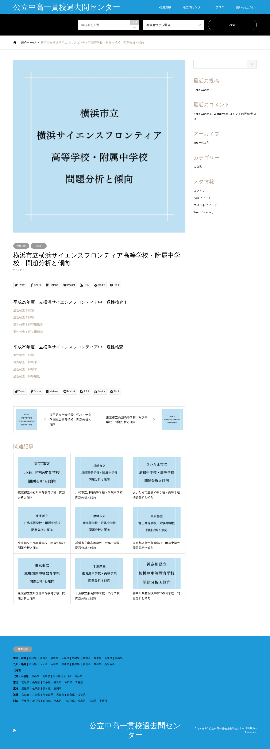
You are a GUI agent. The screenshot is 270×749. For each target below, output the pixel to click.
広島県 (65, 658)
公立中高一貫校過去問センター (226, 728)
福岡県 (86, 664)
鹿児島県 (109, 664)
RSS (14, 730)
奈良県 (71, 694)
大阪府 (60, 694)
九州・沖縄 (19, 664)
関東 (38, 245)
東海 (15, 688)
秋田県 (68, 682)
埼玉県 (36, 700)
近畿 (15, 694)
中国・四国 (19, 658)
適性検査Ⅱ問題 (23, 355)
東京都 (47, 700)
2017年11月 (201, 142)
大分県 (43, 664)
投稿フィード (202, 198)
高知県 (108, 658)
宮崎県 (54, 664)
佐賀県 (33, 664)
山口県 (33, 658)
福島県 (57, 682)
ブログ (219, 7)
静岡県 (57, 688)
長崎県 (97, 664)
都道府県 (165, 7)
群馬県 (81, 700)
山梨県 (46, 676)
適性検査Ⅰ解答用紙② (28, 331)
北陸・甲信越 (20, 676)
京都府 (25, 694)
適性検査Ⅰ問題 (23, 310)
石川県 (68, 676)
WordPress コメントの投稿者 (233, 113)
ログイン (199, 190)
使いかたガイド (246, 7)
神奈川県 (21, 245)
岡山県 (43, 658)
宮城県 (25, 682)
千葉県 (25, 700)
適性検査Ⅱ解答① (25, 362)
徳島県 (76, 658)
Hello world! (201, 90)
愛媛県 (86, 658)
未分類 (197, 166)
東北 (15, 682)
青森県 (79, 682)
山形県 (36, 682)
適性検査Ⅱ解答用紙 (26, 376)
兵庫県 (36, 694)
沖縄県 (65, 664)
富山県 (35, 676)
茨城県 (92, 700)
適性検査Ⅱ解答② (25, 369)
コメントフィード (205, 205)
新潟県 (57, 676)
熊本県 (76, 664)
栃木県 (57, 700)
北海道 (17, 670)
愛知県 (47, 688)
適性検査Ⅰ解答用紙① (28, 324)
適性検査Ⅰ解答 (23, 317)
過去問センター (193, 7)
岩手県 (47, 682)
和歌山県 (48, 694)
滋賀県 (81, 694)
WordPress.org (203, 212)
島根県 (54, 658)
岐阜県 (36, 688)
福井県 (78, 676)
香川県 (97, 658)
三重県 (25, 688)
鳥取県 (119, 658)
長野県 (103, 700)
